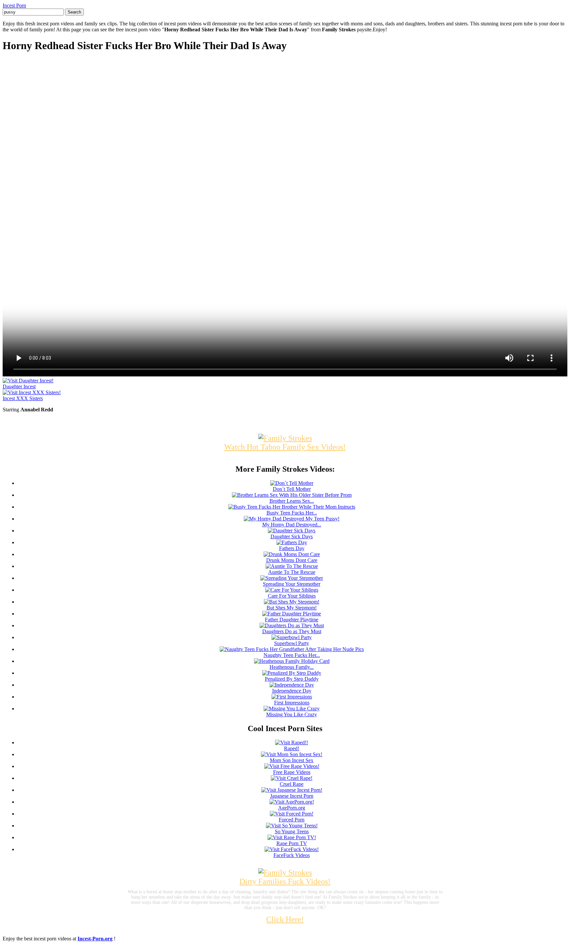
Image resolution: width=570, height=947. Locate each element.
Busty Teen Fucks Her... (292, 513)
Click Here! (285, 919)
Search (74, 12)
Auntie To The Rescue (291, 572)
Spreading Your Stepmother (291, 584)
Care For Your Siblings (292, 596)
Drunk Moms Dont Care (291, 560)
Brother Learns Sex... (291, 501)
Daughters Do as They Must (291, 631)
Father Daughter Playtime (291, 619)
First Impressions (291, 702)
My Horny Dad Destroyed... (291, 524)
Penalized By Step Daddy (292, 679)
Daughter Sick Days (291, 536)
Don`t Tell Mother (292, 489)
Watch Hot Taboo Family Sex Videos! (285, 447)
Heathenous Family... (291, 667)
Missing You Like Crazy (291, 714)
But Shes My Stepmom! (292, 607)
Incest (14, 5)
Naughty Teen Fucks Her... (292, 655)
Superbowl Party (291, 643)
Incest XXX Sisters (23, 398)
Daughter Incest (19, 386)
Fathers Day (291, 548)
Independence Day (291, 691)
